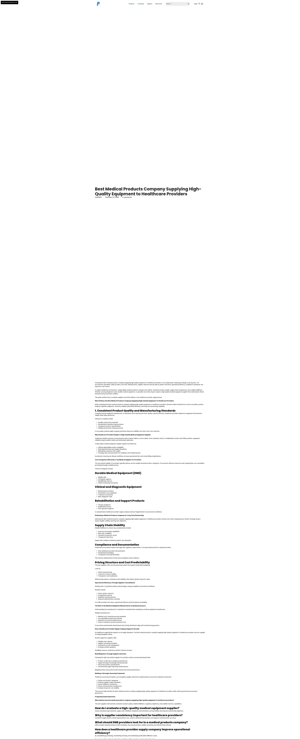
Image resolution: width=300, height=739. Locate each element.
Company (141, 4)
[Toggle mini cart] (202, 4)
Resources (158, 4)
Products (131, 4)
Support (149, 4)
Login (195, 4)
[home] (99, 4)
